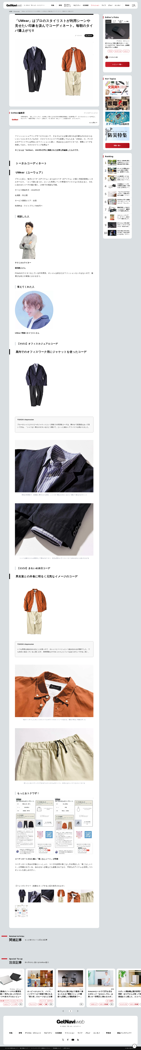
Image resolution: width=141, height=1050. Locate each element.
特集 (52, 5)
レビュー (108, 21)
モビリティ (77, 5)
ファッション (95, 5)
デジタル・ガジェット (67, 5)
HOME (10, 11)
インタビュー (114, 21)
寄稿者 (127, 5)
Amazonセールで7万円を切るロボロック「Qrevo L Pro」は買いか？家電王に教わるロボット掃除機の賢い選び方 (70, 994)
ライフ (104, 5)
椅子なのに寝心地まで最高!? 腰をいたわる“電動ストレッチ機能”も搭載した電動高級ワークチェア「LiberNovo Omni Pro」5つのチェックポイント (40, 994)
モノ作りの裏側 (120, 21)
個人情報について (24, 1048)
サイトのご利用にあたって (11, 1048)
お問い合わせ (66, 1048)
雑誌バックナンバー (124, 1033)
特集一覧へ (117, 145)
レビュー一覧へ (117, 64)
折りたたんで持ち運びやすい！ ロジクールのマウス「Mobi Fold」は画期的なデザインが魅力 (117, 45)
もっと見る (93, 122)
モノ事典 (126, 21)
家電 (60, 5)
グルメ (110, 5)
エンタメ (117, 5)
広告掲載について (57, 1048)
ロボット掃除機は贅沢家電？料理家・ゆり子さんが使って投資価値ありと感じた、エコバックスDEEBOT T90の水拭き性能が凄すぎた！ (101, 994)
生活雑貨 (86, 5)
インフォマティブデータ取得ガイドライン (40, 1048)
